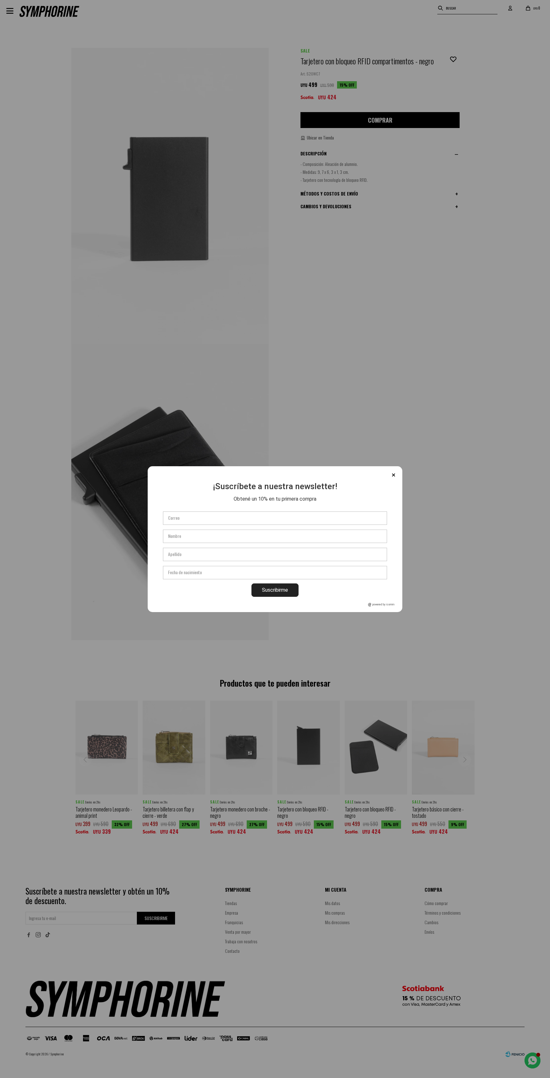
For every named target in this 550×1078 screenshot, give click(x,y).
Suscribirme (275, 590)
